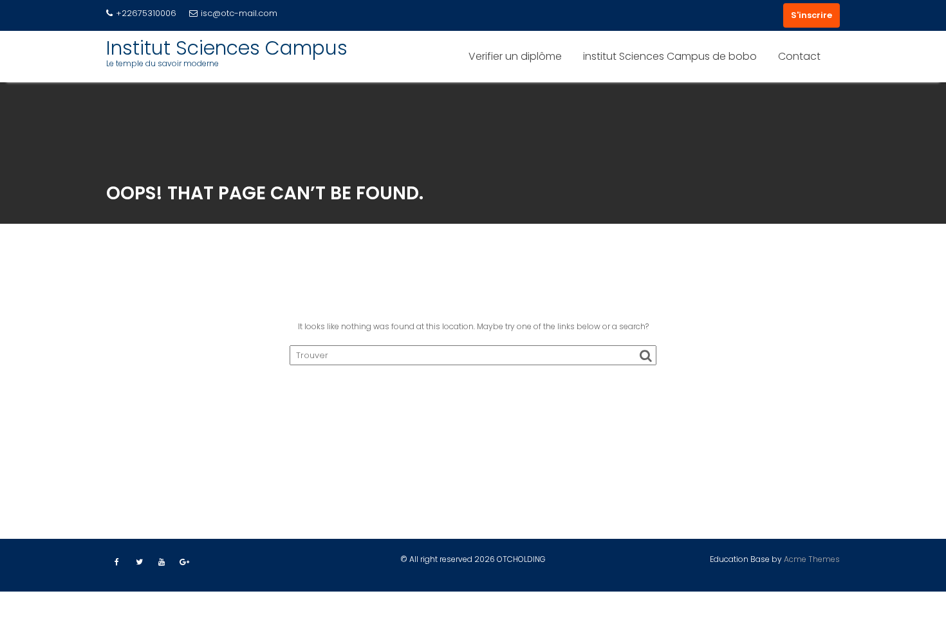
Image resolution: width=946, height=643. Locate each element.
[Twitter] (139, 562)
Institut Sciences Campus (227, 48)
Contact (799, 56)
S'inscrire (811, 15)
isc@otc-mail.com (239, 13)
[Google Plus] (184, 562)
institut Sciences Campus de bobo (670, 56)
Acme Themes (812, 559)
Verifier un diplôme (515, 56)
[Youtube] (161, 562)
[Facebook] (116, 562)
